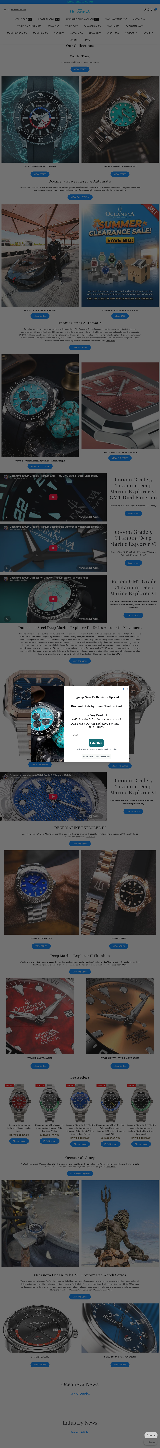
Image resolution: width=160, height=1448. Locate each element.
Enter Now (96, 743)
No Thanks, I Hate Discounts (96, 756)
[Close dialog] (125, 689)
